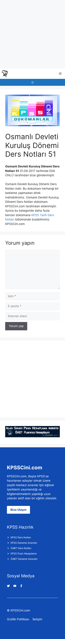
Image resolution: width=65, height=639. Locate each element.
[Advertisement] (32, 34)
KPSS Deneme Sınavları (24, 542)
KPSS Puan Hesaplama (24, 553)
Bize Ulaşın (18, 509)
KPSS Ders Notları (21, 537)
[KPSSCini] (5, 73)
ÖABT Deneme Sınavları (24, 558)
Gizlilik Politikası (18, 619)
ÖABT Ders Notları (21, 548)
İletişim (37, 619)
